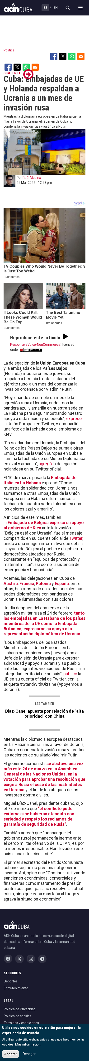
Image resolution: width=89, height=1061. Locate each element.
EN (55, 8)
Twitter (75, 538)
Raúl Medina (32, 178)
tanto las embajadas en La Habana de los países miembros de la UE (44, 618)
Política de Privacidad (20, 1009)
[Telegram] (42, 959)
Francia (26, 583)
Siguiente (12, 73)
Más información (28, 1044)
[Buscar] (67, 7)
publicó (70, 673)
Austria (11, 583)
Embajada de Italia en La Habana (40, 480)
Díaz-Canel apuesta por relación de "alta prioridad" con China (44, 714)
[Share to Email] (80, 56)
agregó (45, 463)
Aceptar (10, 1054)
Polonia (43, 583)
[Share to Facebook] (53, 56)
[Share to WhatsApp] (71, 56)
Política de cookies (17, 1016)
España (62, 583)
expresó (74, 418)
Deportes (11, 981)
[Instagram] (31, 959)
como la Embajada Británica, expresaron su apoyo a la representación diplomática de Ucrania (42, 628)
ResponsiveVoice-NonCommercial (35, 344)
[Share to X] (62, 56)
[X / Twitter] (19, 959)
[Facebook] (8, 959)
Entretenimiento (16, 988)
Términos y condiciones (21, 1023)
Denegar (29, 1054)
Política (9, 50)
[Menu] (80, 7)
